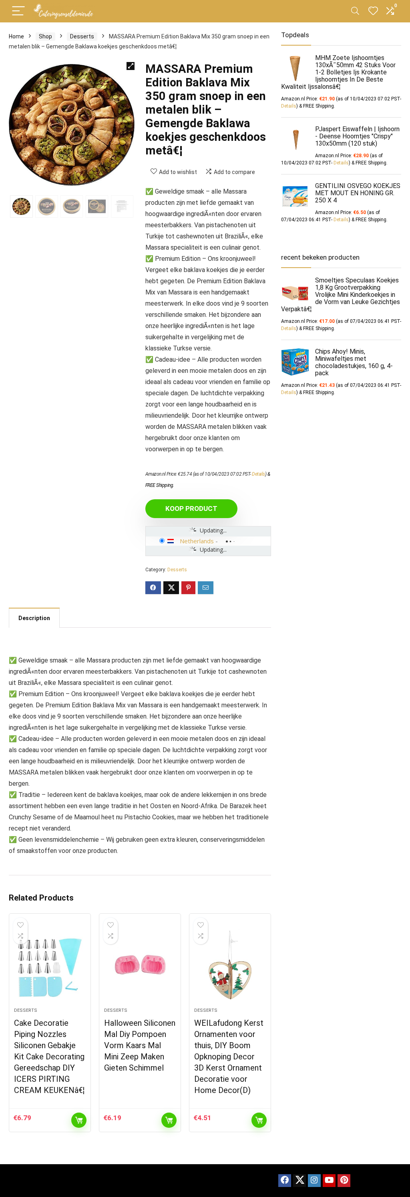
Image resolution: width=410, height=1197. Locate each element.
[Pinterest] (344, 1180)
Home (16, 36)
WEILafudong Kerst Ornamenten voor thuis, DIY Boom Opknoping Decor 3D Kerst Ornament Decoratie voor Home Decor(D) (228, 1056)
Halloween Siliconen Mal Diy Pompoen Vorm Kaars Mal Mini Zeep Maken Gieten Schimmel (139, 1045)
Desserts (82, 36)
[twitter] (299, 1180)
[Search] (355, 11)
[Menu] (18, 11)
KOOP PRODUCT (191, 508)
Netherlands (197, 541)
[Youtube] (329, 1180)
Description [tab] (34, 618)
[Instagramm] (314, 1180)
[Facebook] (284, 1180)
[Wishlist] (373, 11)
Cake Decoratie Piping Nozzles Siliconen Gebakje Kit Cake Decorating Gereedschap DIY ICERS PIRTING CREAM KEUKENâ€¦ (49, 1056)
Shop (45, 36)
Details (258, 474)
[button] (131, 66)
